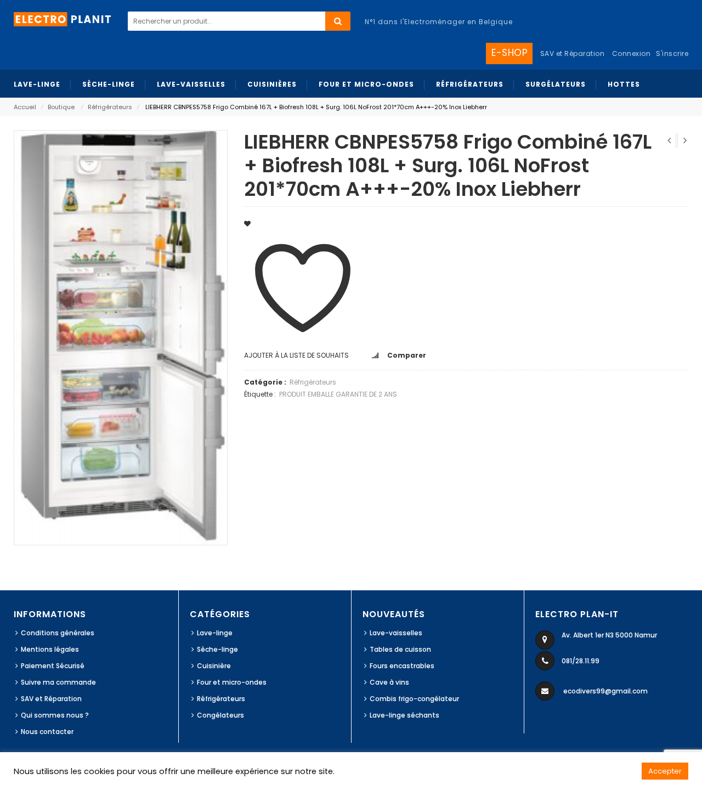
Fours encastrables (402, 665)
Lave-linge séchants (404, 715)
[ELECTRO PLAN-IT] (63, 18)
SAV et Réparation (51, 698)
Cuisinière (214, 665)
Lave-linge (215, 632)
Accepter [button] (665, 771)
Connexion (631, 53)
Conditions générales (57, 632)
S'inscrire (672, 53)
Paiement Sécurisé (52, 665)
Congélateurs (220, 715)
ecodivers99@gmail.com (605, 691)
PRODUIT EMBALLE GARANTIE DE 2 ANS (338, 394)
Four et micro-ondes (232, 682)
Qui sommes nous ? (55, 715)
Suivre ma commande (58, 682)
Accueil (25, 107)
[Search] (337, 21)
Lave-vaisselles (396, 632)
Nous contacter (47, 731)
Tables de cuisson (400, 649)
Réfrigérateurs (110, 107)
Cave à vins (389, 682)
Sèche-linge (217, 649)
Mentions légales (50, 649)
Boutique (61, 107)
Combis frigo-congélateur (414, 698)
